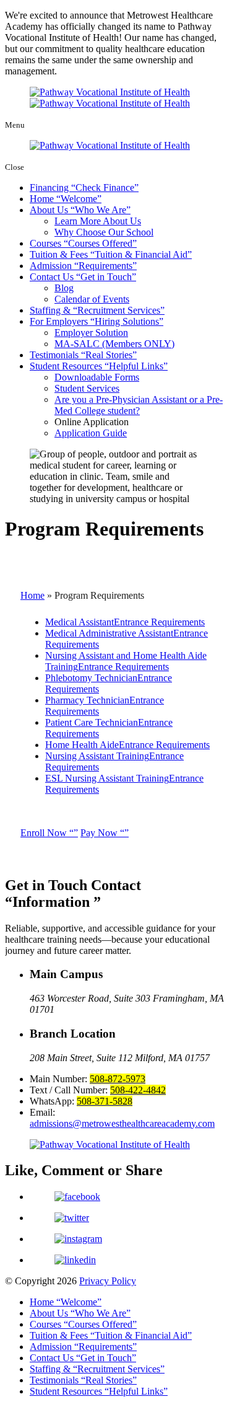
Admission (81, 265)
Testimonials (81, 355)
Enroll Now (44, 832)
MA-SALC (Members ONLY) (114, 343)
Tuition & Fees (108, 254)
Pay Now (100, 832)
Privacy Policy (107, 1281)
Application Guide (90, 433)
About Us (78, 210)
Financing (82, 187)
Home (63, 198)
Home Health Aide (127, 744)
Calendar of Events (91, 299)
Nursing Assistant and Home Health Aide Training (126, 661)
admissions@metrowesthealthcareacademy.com (122, 1123)
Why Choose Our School (103, 232)
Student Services (86, 388)
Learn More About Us (97, 221)
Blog (64, 288)
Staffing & (95, 310)
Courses (81, 243)
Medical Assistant (125, 622)
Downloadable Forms (96, 377)
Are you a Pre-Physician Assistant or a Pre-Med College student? (138, 405)
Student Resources (96, 366)
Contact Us (81, 276)
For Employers (94, 321)
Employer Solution (91, 332)
